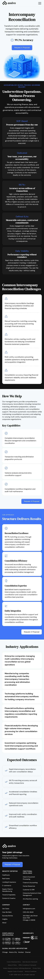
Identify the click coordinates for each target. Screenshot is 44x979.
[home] (9, 3)
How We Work (6, 912)
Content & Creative (8, 898)
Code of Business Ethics (14, 962)
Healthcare (6, 875)
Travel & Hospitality (8, 895)
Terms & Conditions (30, 971)
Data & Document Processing (29, 878)
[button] (39, 3)
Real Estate (6, 879)
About (4, 923)
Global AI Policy (12, 965)
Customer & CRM (28, 890)
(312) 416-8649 (28, 912)
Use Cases (5, 909)
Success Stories (7, 916)
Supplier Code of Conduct (15, 971)
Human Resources (29, 886)
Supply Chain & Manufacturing (7, 890)
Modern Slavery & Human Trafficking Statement (17, 968)
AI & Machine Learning (30, 899)
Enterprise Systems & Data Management (32, 894)
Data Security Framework (30, 962)
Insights (4, 919)
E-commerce (6, 886)
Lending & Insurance (9, 882)
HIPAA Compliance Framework (27, 965)
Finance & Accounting (30, 883)
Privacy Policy (37, 968)
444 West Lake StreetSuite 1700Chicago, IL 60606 (30, 918)
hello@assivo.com (29, 909)
